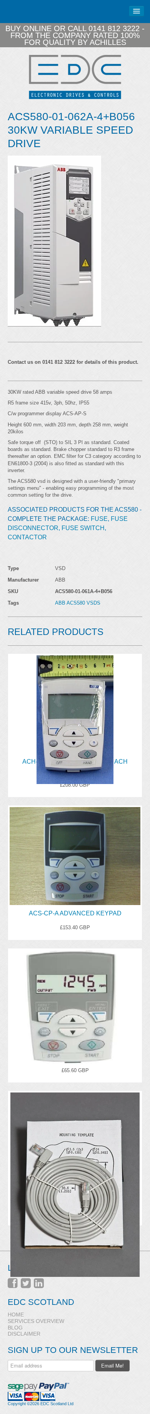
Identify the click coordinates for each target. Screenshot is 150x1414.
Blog (15, 1327)
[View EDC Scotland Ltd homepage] (75, 77)
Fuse (99, 519)
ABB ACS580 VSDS (77, 603)
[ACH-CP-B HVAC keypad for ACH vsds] (75, 701)
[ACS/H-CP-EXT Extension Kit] (75, 1138)
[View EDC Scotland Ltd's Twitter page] (26, 1283)
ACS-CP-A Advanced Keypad (75, 913)
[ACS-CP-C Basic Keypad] (75, 996)
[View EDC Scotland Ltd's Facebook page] (13, 1283)
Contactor (27, 537)
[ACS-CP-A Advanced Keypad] (75, 853)
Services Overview (36, 1321)
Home (16, 1314)
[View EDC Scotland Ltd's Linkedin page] (39, 1283)
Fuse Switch (83, 528)
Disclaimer (24, 1334)
